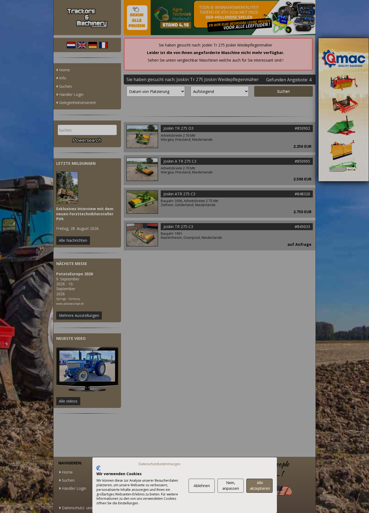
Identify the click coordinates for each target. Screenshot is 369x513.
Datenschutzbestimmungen (159, 464)
